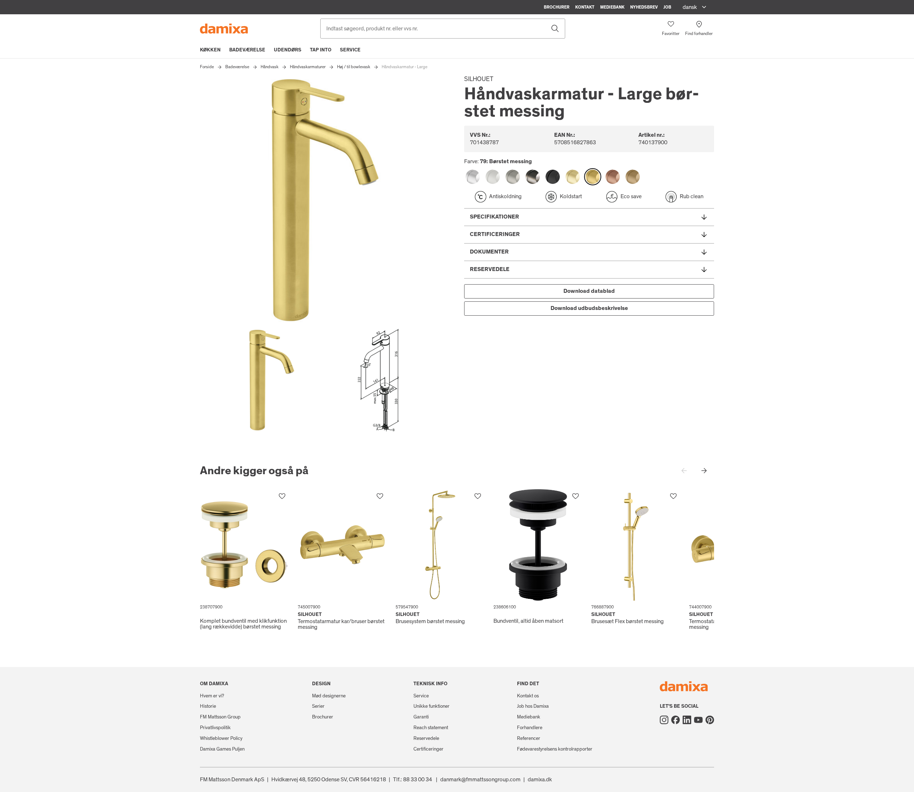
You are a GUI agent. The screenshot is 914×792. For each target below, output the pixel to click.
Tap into (320, 49)
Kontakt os (528, 695)
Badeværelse (247, 49)
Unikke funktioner (431, 706)
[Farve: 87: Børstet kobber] (612, 176)
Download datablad (589, 291)
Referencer (528, 738)
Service (350, 49)
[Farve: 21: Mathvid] (492, 176)
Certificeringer (428, 749)
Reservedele (426, 738)
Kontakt (584, 7)
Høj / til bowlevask (353, 67)
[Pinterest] (709, 720)
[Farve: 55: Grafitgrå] (532, 176)
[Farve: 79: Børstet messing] (592, 176)
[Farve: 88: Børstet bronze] (632, 176)
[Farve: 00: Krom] (472, 176)
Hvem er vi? (212, 695)
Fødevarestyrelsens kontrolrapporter (554, 749)
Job (667, 7)
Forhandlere (529, 727)
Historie (208, 706)
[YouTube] (698, 720)
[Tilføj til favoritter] (282, 496)
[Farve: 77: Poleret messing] (572, 176)
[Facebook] (675, 720)
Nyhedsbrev (644, 7)
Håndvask (269, 67)
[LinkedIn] (687, 720)
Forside (207, 67)
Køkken (210, 49)
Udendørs (287, 49)
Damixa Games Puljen (222, 749)
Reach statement (430, 727)
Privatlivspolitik (215, 727)
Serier (318, 706)
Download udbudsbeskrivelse (589, 308)
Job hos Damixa (533, 706)
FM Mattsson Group (220, 717)
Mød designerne (329, 695)
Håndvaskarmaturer (308, 67)
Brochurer (556, 7)
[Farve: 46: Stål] (512, 176)
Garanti (421, 717)
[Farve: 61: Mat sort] (552, 176)
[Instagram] (664, 720)
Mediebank (612, 7)
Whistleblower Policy (221, 738)
